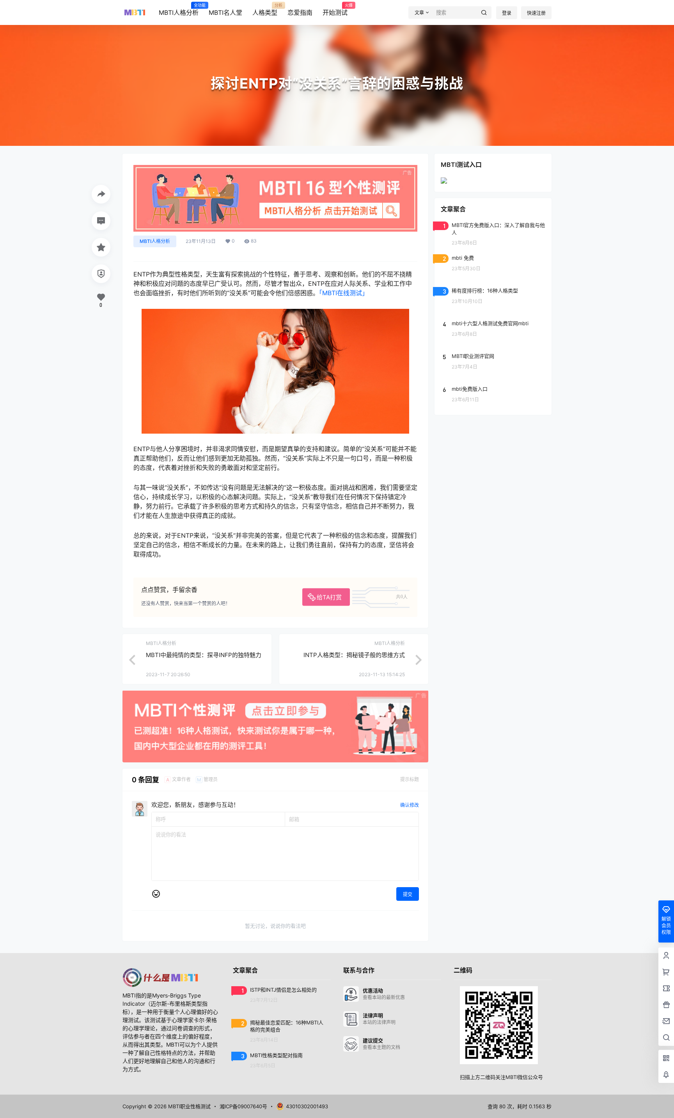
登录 (506, 13)
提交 (407, 894)
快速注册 (536, 13)
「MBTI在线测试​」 (343, 293)
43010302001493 (307, 1106)
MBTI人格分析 (179, 10)
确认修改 (409, 805)
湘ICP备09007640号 (243, 1106)
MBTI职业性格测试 (189, 1106)
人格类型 (264, 10)
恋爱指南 (299, 12)
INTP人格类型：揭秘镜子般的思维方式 (354, 655)
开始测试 (335, 10)
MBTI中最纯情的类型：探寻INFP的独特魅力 (203, 655)
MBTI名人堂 (225, 12)
